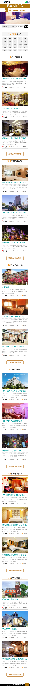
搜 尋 (26, 27)
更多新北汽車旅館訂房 (15, 258)
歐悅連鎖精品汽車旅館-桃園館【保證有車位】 (15, 346)
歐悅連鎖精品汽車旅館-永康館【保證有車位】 (15, 525)
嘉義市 (20, 44)
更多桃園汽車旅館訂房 (15, 362)
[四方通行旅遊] (7, 2)
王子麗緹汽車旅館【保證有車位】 (14, 495)
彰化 (5, 44)
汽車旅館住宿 (15, 5)
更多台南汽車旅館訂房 (15, 570)
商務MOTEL (16, 10)
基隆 (10, 41)
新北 (10, 38)
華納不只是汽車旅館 (9, 629)
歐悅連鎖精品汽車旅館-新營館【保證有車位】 (15, 555)
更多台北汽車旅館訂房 (15, 154)
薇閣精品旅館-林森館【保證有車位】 (15, 78)
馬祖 (5, 50)
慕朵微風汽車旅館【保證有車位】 (14, 242)
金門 (25, 47)
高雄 (5, 41)
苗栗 (25, 41)
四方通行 (15, 684)
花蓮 (15, 47)
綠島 (20, 50)
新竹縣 (20, 41)
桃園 (15, 38)
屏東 (5, 47)
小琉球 (25, 50)
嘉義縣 (25, 44)
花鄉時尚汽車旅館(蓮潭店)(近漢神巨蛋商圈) (15, 659)
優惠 (10, 10)
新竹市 (15, 41)
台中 (20, 38)
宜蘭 (10, 47)
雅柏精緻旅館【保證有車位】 (12, 108)
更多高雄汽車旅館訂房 (15, 674)
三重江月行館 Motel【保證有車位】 (15, 212)
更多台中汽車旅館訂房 (15, 466)
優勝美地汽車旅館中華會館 (12, 451)
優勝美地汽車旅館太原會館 (12, 421)
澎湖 (10, 50)
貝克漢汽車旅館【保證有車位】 (13, 317)
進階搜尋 (22, 10)
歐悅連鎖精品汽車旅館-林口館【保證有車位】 (15, 183)
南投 (10, 44)
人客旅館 (5, 287)
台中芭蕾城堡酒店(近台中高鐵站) (14, 391)
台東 (20, 47)
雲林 (15, 44)
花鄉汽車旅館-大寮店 (10, 599)
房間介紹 (12, 87)
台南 (25, 38)
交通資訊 (25, 87)
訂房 (6, 10)
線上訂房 (19, 87)
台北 (5, 38)
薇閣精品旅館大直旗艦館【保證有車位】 (15, 138)
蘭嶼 (15, 50)
